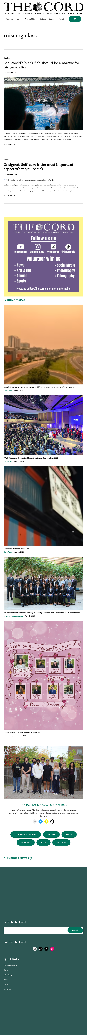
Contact (69, 834)
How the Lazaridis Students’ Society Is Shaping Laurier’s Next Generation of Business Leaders (42, 613)
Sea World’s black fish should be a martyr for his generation (41, 65)
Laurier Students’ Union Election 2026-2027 (22, 732)
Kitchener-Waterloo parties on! (16, 549)
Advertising (25, 842)
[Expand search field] (75, 19)
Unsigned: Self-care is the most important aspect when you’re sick (38, 167)
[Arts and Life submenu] (36, 19)
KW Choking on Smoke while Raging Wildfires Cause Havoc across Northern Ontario (39, 387)
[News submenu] (21, 19)
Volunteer (51, 834)
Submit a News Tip (19, 858)
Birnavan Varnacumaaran (13, 616)
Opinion (7, 58)
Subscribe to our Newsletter (25, 834)
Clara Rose (8, 391)
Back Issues (61, 842)
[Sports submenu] (55, 19)
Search (75, 930)
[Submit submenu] (65, 19)
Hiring (43, 842)
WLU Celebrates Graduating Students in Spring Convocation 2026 (31, 458)
